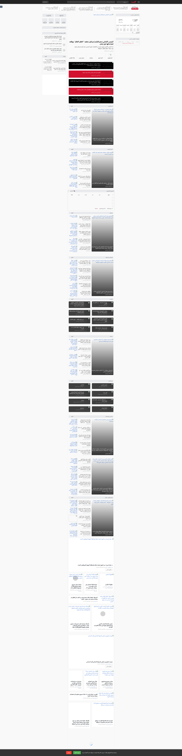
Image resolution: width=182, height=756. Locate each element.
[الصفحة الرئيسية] (133, 2)
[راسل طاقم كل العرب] (56, 2)
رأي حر (111, 299)
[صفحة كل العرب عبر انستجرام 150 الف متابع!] (64, 2)
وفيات (64, 56)
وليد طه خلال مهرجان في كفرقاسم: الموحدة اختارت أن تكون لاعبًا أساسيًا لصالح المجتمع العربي (53, 38)
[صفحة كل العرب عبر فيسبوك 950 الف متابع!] (61, 2)
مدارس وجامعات (109, 416)
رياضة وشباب (108, 686)
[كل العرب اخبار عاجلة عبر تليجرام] (58, 2)
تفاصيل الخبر (108, 569)
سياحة (111, 336)
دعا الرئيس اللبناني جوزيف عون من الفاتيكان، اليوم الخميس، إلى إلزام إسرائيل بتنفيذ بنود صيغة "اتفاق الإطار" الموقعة (93, 47)
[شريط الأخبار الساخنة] (43, 8)
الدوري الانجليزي (110, 191)
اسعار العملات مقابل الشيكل (59, 27)
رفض (69, 752)
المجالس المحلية (109, 257)
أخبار (72, 106)
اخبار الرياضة (110, 149)
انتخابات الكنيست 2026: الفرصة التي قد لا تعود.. (52, 43)
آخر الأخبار (110, 106)
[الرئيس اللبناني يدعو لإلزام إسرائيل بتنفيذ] (91, 26)
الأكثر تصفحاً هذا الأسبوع (60, 33)
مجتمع (111, 213)
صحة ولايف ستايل (109, 497)
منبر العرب (110, 381)
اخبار (94, 590)
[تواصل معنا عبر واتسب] (53, 2)
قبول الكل (77, 752)
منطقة (124, 2)
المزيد (72, 149)
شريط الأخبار (135, 7)
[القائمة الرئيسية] (138, 2)
